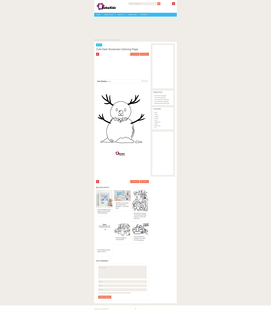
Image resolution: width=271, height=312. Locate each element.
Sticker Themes (158, 125)
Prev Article (135, 54)
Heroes (156, 120)
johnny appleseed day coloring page (162, 101)
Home (98, 14)
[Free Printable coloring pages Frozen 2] (104, 235)
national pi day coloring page (160, 97)
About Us (121, 14)
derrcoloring (100, 40)
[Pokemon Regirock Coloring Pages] (122, 229)
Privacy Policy (109, 14)
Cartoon (99, 44)
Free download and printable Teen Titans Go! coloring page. (140, 238)
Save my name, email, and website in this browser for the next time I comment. (115, 292)
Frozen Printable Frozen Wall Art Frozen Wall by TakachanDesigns (104, 211)
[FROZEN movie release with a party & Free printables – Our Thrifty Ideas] (122, 195)
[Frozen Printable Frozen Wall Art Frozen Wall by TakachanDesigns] (104, 199)
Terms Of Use (132, 14)
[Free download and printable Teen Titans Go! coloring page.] (140, 229)
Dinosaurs (157, 116)
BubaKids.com (97, 309)
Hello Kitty (156, 118)
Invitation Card (157, 122)
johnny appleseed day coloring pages (162, 99)
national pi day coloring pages (160, 95)
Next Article (144, 54)
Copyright (144, 14)
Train (156, 127)
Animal (156, 112)
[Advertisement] (135, 28)
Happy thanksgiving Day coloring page (162, 103)
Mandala (156, 123)
